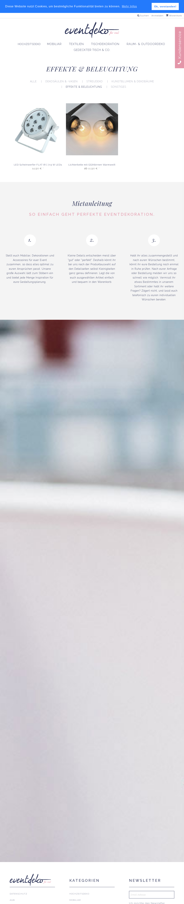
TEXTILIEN (76, 44)
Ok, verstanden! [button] (165, 6)
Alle (33, 81)
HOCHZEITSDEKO (29, 44)
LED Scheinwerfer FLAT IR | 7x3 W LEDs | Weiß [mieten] (38, 165)
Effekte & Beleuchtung (84, 86)
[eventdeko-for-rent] (92, 30)
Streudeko (94, 81)
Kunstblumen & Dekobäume (133, 81)
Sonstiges (118, 86)
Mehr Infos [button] (129, 6)
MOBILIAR (54, 44)
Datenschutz (18, 894)
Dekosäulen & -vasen (61, 81)
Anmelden (157, 15)
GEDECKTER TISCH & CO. (92, 50)
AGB (12, 900)
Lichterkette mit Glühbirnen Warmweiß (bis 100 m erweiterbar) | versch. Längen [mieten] (91, 165)
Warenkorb (175, 15)
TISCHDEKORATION (105, 44)
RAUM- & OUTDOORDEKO (146, 44)
